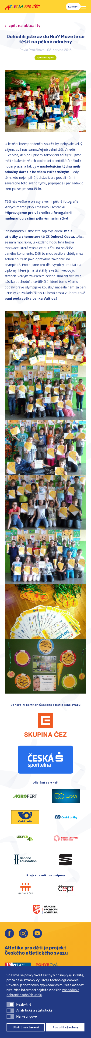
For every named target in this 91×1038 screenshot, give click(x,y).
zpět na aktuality (24, 25)
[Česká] (45, 760)
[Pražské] (66, 838)
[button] (10, 1004)
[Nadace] (25, 889)
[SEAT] (66, 859)
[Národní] (46, 909)
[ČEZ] (45, 725)
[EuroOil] (66, 796)
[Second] (25, 859)
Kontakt (73, 6)
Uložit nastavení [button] (26, 1027)
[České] (66, 817)
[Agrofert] (25, 796)
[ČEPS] (66, 889)
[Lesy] (25, 838)
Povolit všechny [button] (65, 1027)
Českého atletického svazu (36, 953)
